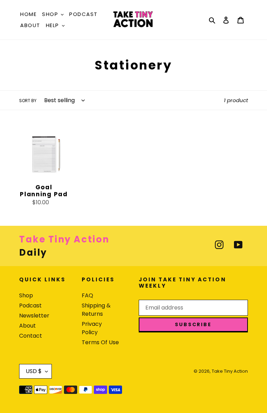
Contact (30, 336)
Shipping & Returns (96, 310)
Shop (26, 295)
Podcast (30, 305)
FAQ (87, 295)
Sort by (28, 101)
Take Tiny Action (230, 371)
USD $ (34, 371)
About (27, 326)
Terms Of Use (100, 342)
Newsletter (34, 316)
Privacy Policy (92, 328)
